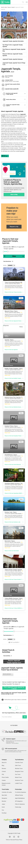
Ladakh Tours (18, 783)
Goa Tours (17, 774)
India (5, 7)
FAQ (3, 774)
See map (22, 283)
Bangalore (4, 798)
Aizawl (12, 7)
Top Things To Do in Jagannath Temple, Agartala (13, 45)
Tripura (9, 7)
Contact (4, 771)
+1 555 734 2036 (14, 743)
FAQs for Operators (20, 804)
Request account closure (6, 784)
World (2, 7)
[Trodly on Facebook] (9, 836)
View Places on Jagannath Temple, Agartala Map (14, 50)
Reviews (4, 768)
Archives (6, 36)
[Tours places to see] (5, 2)
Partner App (18, 807)
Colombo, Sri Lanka (7, 792)
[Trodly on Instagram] (14, 836)
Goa (3, 810)
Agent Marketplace (20, 798)
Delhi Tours (18, 765)
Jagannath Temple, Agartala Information (13, 41)
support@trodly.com (10, 742)
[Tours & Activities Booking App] (14, 826)
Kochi (3, 807)
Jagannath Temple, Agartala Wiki (11, 88)
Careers (4, 780)
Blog (3, 765)
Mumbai (4, 801)
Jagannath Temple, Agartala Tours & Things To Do (14, 63)
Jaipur (3, 804)
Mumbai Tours (18, 768)
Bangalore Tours (19, 771)
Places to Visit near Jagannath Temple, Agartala (13, 54)
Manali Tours (18, 777)
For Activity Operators (20, 792)
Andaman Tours (19, 780)
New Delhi (4, 795)
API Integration (19, 801)
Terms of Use (9, 839)
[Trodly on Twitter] (18, 836)
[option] (14, 25)
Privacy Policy (18, 839)
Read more (7, 289)
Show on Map (14, 194)
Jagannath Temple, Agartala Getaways (13, 59)
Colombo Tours (19, 762)
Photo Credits (5, 777)
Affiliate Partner (19, 795)
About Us (4, 762)
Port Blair (4, 813)
